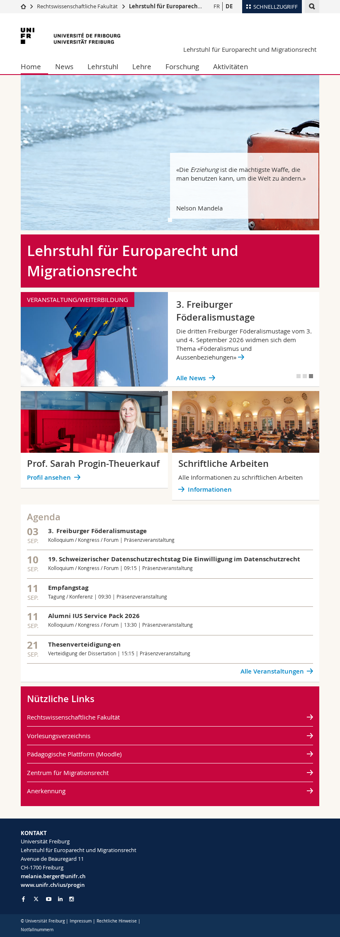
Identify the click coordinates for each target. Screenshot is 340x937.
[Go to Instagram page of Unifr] (71, 899)
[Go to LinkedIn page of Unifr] (60, 899)
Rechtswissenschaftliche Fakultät (78, 6)
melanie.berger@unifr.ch (53, 876)
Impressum (81, 921)
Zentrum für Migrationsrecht (68, 772)
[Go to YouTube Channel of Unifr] (48, 899)
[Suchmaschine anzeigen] (312, 6)
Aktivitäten (230, 66)
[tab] (170, 220)
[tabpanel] (170, 152)
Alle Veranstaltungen (272, 671)
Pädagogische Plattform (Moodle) (74, 754)
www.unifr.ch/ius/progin (53, 885)
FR (217, 6)
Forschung (182, 66)
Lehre (141, 66)
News (64, 66)
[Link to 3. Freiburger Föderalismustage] (170, 339)
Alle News (191, 378)
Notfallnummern (37, 929)
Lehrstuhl (102, 66)
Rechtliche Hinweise (117, 921)
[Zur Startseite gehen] (23, 6)
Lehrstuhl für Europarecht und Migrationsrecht (193, 6)
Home (31, 66)
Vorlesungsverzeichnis (58, 736)
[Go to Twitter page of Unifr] (36, 899)
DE (229, 6)
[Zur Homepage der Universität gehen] (70, 36)
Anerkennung (46, 791)
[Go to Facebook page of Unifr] (23, 899)
